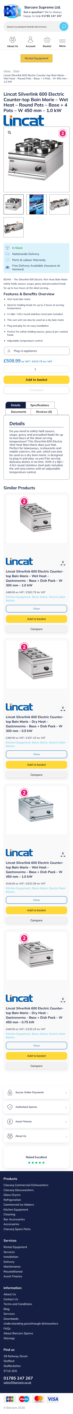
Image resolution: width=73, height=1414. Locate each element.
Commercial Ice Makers (19, 1204)
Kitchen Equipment (16, 1209)
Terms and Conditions (18, 1304)
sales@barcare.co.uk (17, 1382)
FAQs (7, 1328)
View (36, 608)
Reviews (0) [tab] (44, 411)
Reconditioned (13, 1271)
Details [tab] (15, 405)
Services (9, 1252)
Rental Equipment (36, 58)
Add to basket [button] (36, 619)
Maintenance (12, 1266)
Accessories (11, 1224)
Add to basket (36, 380)
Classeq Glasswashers (19, 1190)
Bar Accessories (14, 1219)
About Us (10, 1294)
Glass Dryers (12, 1195)
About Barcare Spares (18, 1333)
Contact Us (11, 1299)
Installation (11, 1256)
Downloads (11, 1318)
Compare (36, 390)
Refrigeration (12, 1200)
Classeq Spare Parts (17, 1229)
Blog (7, 1309)
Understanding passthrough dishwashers (31, 1323)
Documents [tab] (18, 411)
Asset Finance (13, 1276)
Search (63, 26)
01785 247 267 (18, 1378)
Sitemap (9, 1338)
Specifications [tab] (39, 405)
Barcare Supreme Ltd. (42, 7)
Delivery (9, 1261)
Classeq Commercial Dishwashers (26, 1185)
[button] (9, 132)
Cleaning (9, 1214)
